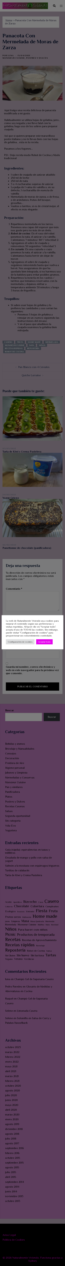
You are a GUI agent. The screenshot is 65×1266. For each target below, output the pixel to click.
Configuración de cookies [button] (20, 642)
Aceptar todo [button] (44, 642)
